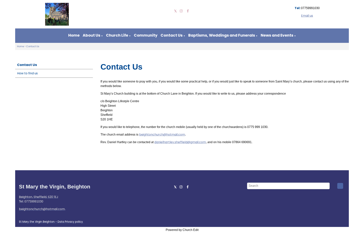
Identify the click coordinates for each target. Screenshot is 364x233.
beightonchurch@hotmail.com (162, 134)
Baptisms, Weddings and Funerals (221, 35)
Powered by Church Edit (182, 229)
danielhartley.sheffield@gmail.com (180, 142)
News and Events (277, 35)
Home (74, 35)
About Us (91, 35)
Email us (307, 15)
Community (146, 35)
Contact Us (172, 35)
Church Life (117, 35)
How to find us (27, 73)
